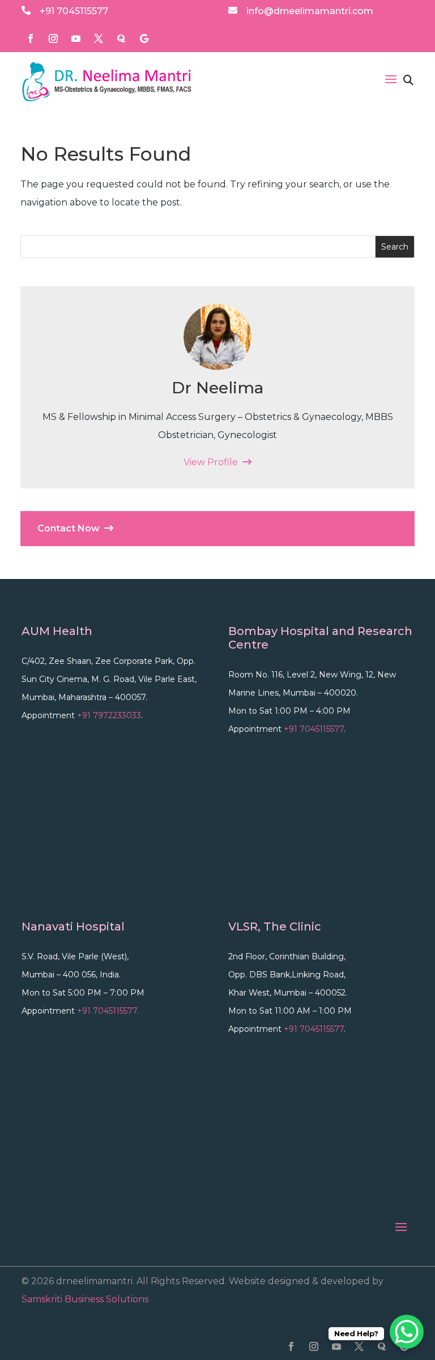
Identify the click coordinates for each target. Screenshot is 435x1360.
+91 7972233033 (109, 715)
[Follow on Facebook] (31, 38)
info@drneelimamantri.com (309, 11)
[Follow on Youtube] (76, 38)
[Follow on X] (98, 38)
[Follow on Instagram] (53, 38)
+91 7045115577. (108, 1011)
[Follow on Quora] (121, 38)
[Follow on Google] (144, 38)
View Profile (213, 462)
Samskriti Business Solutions (85, 1299)
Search (394, 247)
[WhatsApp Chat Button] (407, 1332)
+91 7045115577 (74, 11)
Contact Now (70, 528)
